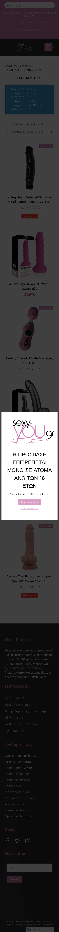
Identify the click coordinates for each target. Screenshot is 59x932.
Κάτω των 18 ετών (30, 508)
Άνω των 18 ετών (29, 502)
